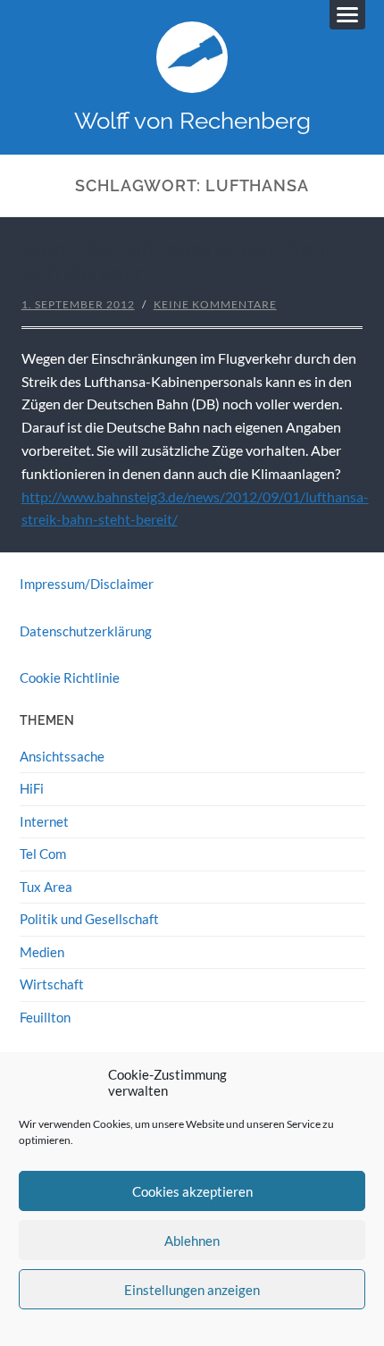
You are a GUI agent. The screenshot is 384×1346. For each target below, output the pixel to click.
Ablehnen (192, 1240)
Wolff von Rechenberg (192, 120)
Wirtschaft (52, 984)
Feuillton (45, 1017)
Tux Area (46, 887)
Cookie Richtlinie (70, 677)
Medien (42, 952)
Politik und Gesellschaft (89, 919)
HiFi (32, 788)
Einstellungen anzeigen (192, 1290)
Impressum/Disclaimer (87, 584)
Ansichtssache (62, 756)
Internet (44, 821)
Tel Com (43, 853)
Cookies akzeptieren (192, 1191)
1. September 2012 (78, 304)
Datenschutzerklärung (86, 631)
